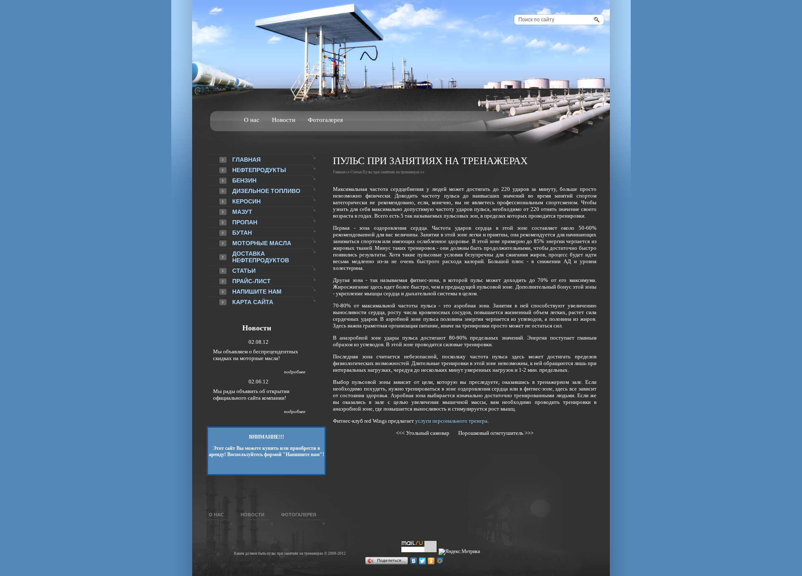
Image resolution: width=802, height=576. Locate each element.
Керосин (246, 201)
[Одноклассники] (431, 561)
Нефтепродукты (259, 170)
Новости (283, 120)
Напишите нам (257, 291)
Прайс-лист (251, 281)
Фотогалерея (325, 120)
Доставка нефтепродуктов (260, 257)
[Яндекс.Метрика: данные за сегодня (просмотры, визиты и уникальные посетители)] (459, 551)
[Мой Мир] (440, 561)
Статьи (244, 270)
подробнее (294, 371)
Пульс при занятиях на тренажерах (391, 172)
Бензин (244, 180)
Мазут (242, 211)
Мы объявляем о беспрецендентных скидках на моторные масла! (255, 354)
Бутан (242, 232)
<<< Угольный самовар (424, 433)
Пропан (244, 222)
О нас (251, 120)
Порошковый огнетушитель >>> (493, 433)
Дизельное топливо (266, 191)
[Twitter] (422, 561)
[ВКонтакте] (413, 561)
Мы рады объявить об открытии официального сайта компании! (251, 394)
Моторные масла (261, 243)
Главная (246, 159)
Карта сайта (252, 302)
